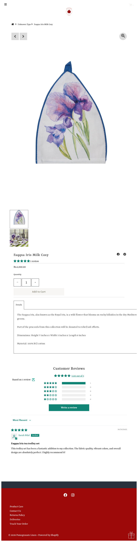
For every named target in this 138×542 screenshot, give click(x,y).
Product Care (16, 506)
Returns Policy (17, 515)
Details (19, 305)
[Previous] (15, 36)
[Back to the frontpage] (13, 24)
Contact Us (15, 511)
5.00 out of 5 (78, 376)
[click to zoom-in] (123, 36)
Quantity (17, 275)
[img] (19, 430)
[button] (22, 261)
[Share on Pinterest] (124, 254)
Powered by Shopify (48, 535)
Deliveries (15, 519)
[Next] (23, 36)
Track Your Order (19, 524)
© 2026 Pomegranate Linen (22, 535)
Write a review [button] (69, 407)
